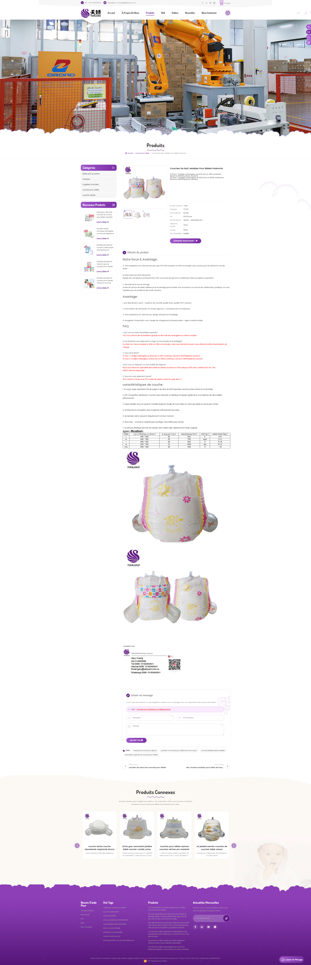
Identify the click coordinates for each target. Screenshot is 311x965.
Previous (77, 845)
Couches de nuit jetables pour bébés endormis (154, 709)
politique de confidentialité (209, 958)
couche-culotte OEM (110, 912)
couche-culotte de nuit (111, 936)
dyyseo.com (174, 958)
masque (86, 179)
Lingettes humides (90, 184)
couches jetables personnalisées (213, 750)
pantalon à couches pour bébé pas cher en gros (179, 750)
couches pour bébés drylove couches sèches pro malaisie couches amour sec (99, 848)
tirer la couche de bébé (111, 928)
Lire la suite (102, 222)
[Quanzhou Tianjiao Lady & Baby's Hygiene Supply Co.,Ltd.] (91, 13)
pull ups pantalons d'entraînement (115, 920)
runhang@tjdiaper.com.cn (126, 3)
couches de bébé (109, 916)
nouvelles (190, 12)
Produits (150, 12)
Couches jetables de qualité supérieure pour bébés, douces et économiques (166, 908)
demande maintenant (184, 241)
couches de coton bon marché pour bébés (174, 848)
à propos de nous (130, 12)
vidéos (175, 12)
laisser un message (293, 959)
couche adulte (88, 195)
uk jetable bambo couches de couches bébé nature (137, 848)
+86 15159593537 (94, 3)
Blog (82, 923)
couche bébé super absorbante (114, 924)
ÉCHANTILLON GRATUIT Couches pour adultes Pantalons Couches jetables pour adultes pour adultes (105, 280)
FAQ (163, 12)
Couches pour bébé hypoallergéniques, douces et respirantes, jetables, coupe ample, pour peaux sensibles (168, 948)
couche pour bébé (142, 153)
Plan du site (189, 958)
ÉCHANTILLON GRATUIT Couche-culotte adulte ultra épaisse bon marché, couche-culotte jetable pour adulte (105, 247)
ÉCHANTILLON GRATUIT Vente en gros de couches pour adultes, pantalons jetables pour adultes (105, 264)
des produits (85, 915)
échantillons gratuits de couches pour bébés (141, 755)
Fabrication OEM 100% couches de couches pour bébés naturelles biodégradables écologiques (104, 214)
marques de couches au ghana (145, 750)
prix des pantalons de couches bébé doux (118, 940)
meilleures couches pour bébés (114, 908)
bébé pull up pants (91, 173)
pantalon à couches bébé (112, 932)
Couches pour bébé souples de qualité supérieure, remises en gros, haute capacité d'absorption (166, 941)
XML (196, 958)
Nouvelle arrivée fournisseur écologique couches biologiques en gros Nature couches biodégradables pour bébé (105, 231)
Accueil (111, 12)
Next (233, 845)
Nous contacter (209, 12)
